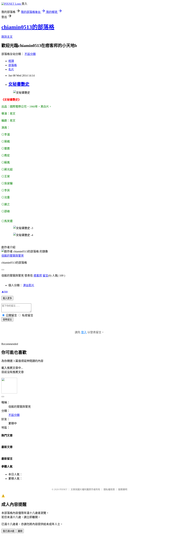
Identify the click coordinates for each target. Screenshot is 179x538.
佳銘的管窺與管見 (12, 255)
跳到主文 (7, 36)
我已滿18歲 (8, 531)
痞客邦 (38, 275)
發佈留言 (7, 319)
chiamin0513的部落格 (27, 27)
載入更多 (7, 298)
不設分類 (30, 54)
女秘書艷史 (18, 84)
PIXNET (63, 489)
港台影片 (28, 285)
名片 (11, 69)
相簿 (11, 61)
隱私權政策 (109, 489)
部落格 (12, 65)
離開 (20, 531)
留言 (45, 275)
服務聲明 (122, 489)
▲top (4, 291)
